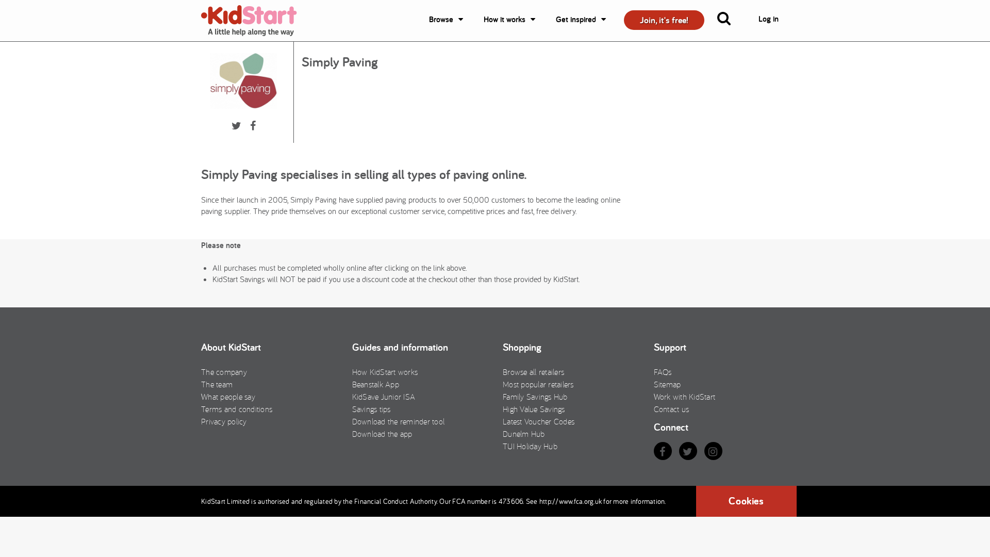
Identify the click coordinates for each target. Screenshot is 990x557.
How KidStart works (385, 372)
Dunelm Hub (524, 434)
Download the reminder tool (398, 421)
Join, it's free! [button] (664, 20)
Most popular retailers (538, 384)
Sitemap (667, 384)
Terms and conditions (236, 409)
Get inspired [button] (576, 19)
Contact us (671, 409)
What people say (228, 396)
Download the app (382, 434)
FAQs (663, 372)
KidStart (255, 20)
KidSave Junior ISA (384, 396)
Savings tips (371, 409)
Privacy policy (224, 421)
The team (217, 384)
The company (224, 372)
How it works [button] (504, 19)
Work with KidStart (685, 396)
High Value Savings (534, 409)
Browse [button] (441, 19)
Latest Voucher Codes (538, 421)
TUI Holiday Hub (530, 446)
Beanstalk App (375, 384)
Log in (768, 18)
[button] (730, 20)
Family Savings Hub (535, 396)
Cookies (746, 500)
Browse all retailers (533, 372)
